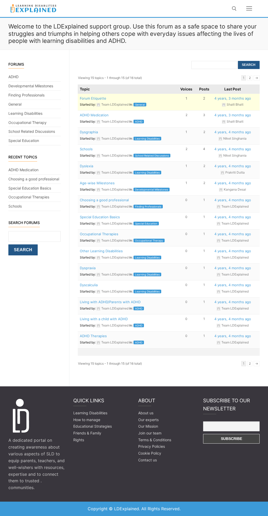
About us (145, 413)
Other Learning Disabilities (101, 251)
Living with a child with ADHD (104, 319)
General (140, 104)
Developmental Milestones (151, 189)
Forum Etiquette (93, 98)
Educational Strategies (92, 426)
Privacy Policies (151, 446)
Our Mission (148, 426)
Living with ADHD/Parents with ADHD (110, 302)
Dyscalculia (89, 285)
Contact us (147, 460)
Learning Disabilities (147, 138)
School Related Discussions (152, 155)
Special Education (146, 223)
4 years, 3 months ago (232, 98)
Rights (78, 440)
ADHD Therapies (93, 336)
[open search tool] (234, 8)
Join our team (149, 433)
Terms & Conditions (154, 440)
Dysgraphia (89, 132)
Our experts (148, 419)
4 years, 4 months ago (232, 132)
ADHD (138, 121)
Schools (86, 149)
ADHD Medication (94, 115)
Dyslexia (86, 166)
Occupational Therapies (99, 234)
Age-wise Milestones (97, 183)
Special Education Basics (100, 217)
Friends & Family (87, 433)
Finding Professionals (148, 206)
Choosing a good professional (104, 200)
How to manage (86, 419)
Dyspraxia (88, 268)
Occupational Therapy (149, 240)
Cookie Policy (149, 453)
